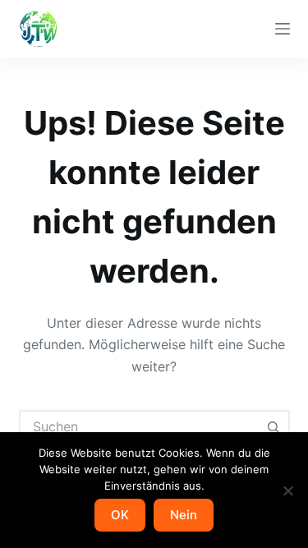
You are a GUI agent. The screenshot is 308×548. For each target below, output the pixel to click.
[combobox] (140, 426)
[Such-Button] (273, 426)
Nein (183, 515)
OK (120, 515)
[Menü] (282, 28)
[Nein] (287, 490)
